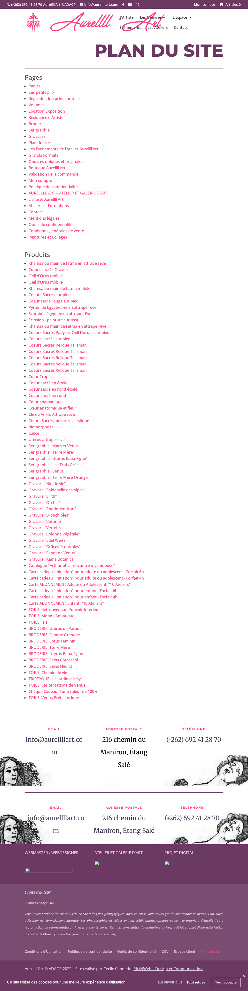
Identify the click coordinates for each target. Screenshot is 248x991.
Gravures (37, 136)
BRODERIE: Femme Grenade (54, 634)
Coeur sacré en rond (47, 395)
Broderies (37, 123)
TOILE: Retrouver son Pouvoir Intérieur (64, 609)
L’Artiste (126, 17)
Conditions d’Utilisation (43, 952)
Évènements (130, 28)
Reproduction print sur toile (54, 98)
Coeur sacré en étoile (48, 383)
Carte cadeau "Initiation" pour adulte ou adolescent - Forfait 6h (86, 571)
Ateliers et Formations (49, 205)
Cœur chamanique (45, 401)
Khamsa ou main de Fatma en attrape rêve (67, 326)
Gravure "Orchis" (44, 502)
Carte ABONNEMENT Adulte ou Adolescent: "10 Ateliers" (80, 584)
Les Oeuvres (151, 17)
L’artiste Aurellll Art (46, 199)
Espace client (184, 952)
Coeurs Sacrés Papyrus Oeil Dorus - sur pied (69, 332)
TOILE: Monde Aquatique (51, 616)
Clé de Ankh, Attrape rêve (52, 414)
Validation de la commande (53, 174)
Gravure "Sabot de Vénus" (53, 553)
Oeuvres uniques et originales (56, 161)
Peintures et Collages (48, 237)
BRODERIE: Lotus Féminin (52, 641)
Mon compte (204, 5)
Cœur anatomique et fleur (52, 408)
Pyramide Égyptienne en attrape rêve (62, 307)
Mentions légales (44, 218)
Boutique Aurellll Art (47, 167)
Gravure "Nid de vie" (47, 483)
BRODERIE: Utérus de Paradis (55, 628)
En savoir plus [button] (170, 982)
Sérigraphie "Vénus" (47, 471)
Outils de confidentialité (50, 224)
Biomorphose (41, 427)
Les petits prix (41, 92)
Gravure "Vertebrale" (48, 527)
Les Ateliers (157, 28)
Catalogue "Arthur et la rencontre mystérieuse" (72, 565)
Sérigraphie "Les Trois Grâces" (56, 464)
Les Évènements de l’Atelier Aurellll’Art (63, 149)
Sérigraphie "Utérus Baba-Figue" (58, 458)
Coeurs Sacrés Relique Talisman (58, 345)
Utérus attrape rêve (47, 439)
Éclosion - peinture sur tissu (54, 320)
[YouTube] (130, 4)
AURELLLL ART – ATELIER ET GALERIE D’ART (68, 193)
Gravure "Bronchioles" (49, 515)
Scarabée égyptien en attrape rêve (60, 313)
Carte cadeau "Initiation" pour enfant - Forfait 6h (73, 590)
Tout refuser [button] (196, 982)
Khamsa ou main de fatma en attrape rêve (67, 263)
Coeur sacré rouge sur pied (53, 301)
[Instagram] (137, 4)
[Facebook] (123, 4)
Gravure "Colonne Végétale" (54, 534)
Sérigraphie (39, 130)
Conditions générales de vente (56, 230)
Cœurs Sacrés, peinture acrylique (59, 420)
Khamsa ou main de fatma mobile (59, 288)
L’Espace (180, 17)
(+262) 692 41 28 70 (193, 739)
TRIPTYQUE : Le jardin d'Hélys (56, 678)
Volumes (37, 105)
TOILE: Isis (38, 622)
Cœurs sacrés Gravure (49, 269)
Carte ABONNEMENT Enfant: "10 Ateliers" (66, 603)
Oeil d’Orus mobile (46, 276)
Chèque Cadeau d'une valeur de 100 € (63, 691)
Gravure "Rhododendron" (52, 508)
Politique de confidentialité (53, 186)
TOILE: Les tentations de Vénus (57, 685)
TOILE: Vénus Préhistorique (54, 697)
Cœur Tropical (41, 376)
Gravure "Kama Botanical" (52, 559)
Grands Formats (43, 155)
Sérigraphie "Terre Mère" (52, 452)
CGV (165, 952)
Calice (34, 433)
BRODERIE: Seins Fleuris (50, 666)
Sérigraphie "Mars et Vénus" (54, 446)
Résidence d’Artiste (46, 117)
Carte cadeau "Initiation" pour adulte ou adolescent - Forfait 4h (86, 578)
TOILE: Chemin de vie (48, 672)
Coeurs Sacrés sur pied (50, 294)
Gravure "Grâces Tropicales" (55, 546)
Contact (181, 28)
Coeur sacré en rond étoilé (53, 389)
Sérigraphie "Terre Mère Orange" (59, 477)
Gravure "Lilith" (43, 496)
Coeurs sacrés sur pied (49, 338)
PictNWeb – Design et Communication (168, 968)
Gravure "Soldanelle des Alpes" (57, 490)
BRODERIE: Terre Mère (49, 647)
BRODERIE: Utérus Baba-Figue (56, 653)
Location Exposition (47, 111)
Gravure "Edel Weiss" (48, 540)
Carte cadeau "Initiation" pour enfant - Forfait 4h (73, 597)
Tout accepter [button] (226, 982)
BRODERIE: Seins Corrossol (53, 660)
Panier (34, 86)
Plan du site (39, 142)
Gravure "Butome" (45, 521)
